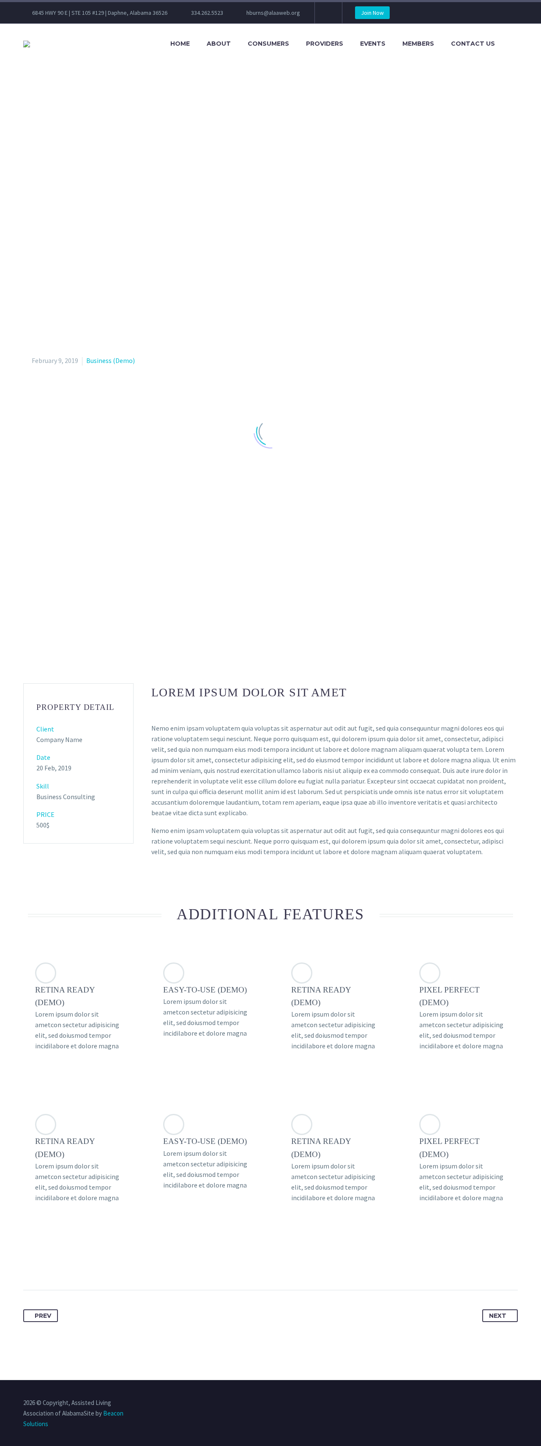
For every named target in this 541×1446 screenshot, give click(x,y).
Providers (324, 43)
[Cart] (514, 44)
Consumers (268, 43)
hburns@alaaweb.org (273, 12)
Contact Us (473, 43)
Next (497, 1316)
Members (418, 43)
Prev (43, 1316)
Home (180, 43)
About (219, 43)
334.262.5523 (207, 12)
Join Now (372, 12)
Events (372, 43)
